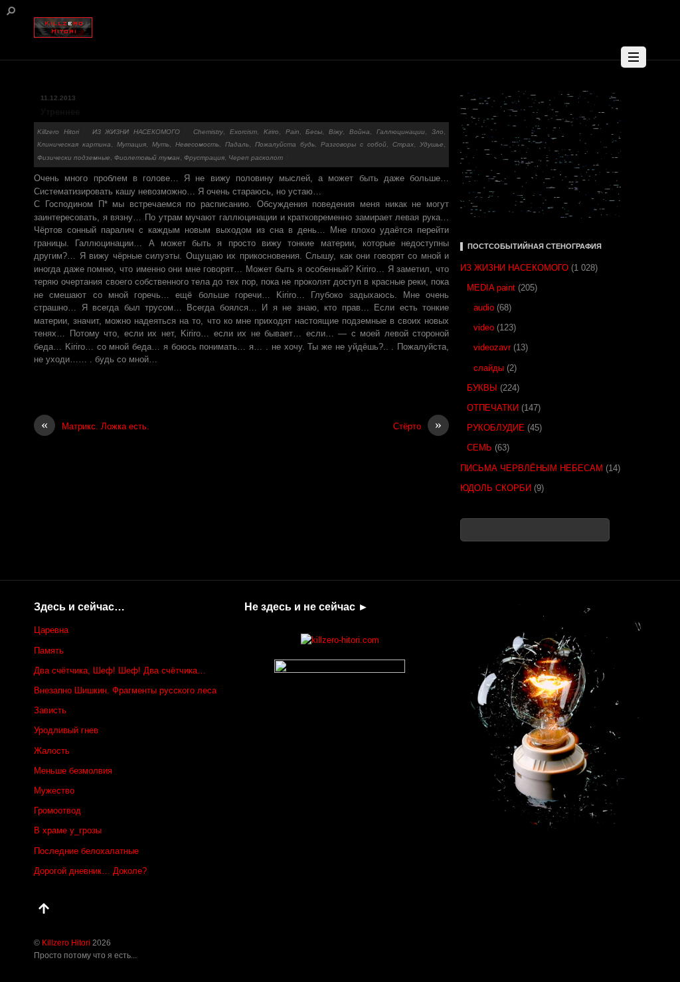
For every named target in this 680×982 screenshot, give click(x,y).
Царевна (51, 630)
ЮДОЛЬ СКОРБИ (495, 488)
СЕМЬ (479, 448)
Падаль (237, 144)
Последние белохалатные (86, 851)
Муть (160, 144)
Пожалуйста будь (285, 144)
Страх (403, 144)
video (483, 327)
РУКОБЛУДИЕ (496, 428)
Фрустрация (204, 157)
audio (483, 308)
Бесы (313, 131)
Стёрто (417, 425)
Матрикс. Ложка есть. (95, 425)
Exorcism (243, 131)
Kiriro (271, 131)
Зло (438, 131)
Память (49, 651)
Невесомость (197, 144)
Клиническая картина (74, 144)
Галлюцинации (401, 131)
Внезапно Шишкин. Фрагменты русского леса (125, 690)
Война (359, 131)
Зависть (50, 710)
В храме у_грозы (68, 830)
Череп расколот (255, 157)
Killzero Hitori (58, 131)
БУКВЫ (482, 388)
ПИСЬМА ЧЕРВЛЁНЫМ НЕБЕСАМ (531, 468)
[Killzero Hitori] (63, 24)
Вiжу (336, 131)
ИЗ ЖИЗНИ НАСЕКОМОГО (136, 131)
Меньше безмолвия (73, 771)
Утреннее (60, 112)
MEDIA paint (491, 288)
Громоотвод (57, 810)
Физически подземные (73, 157)
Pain (292, 131)
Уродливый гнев (66, 730)
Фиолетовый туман (147, 157)
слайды (488, 368)
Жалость (52, 751)
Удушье (432, 144)
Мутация (131, 144)
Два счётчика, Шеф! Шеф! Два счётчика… (120, 670)
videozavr (492, 347)
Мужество (54, 791)
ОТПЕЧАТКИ (493, 408)
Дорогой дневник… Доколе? (90, 871)
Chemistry (208, 131)
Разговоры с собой (353, 144)
